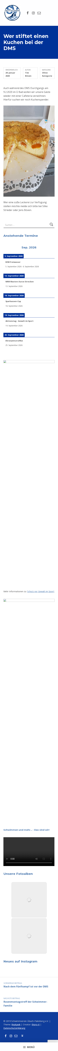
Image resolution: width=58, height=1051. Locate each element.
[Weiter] (49, 248)
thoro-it (36, 1024)
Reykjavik (15, 1024)
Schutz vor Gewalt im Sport (40, 591)
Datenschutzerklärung (14, 1028)
